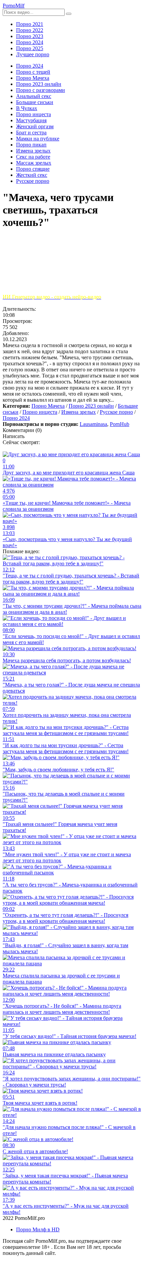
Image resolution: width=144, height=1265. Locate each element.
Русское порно (116, 412)
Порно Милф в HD (38, 1229)
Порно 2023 (29, 36)
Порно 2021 (29, 24)
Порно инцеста (39, 412)
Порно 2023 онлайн (91, 406)
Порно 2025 (29, 48)
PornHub (119, 424)
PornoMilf (13, 5)
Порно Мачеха (48, 406)
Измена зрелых (78, 412)
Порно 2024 (29, 42)
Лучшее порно (32, 54)
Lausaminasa (93, 424)
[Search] (68, 14)
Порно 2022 (29, 30)
